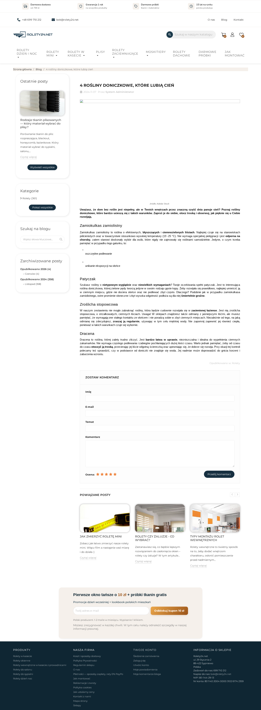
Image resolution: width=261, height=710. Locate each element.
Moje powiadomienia (145, 669)
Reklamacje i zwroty (84, 683)
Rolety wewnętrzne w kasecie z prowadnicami (39, 665)
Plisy (100, 52)
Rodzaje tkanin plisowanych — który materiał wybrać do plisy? (40, 123)
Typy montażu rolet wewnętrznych (207, 538)
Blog (224, 19)
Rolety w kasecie (76, 53)
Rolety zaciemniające (125, 51)
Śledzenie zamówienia (146, 656)
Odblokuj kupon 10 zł (169, 610)
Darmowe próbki (208, 53)
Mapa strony (80, 700)
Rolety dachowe (181, 53)
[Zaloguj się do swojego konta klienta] (232, 34)
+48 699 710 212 (31, 19)
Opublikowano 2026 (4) (35, 269)
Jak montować (234, 53)
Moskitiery (156, 52)
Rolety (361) (29, 198)
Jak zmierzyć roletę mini (101, 536)
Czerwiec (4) (32, 273)
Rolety (236, 363)
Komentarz (92, 437)
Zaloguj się (139, 660)
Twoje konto (144, 650)
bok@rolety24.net (67, 19)
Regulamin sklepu (83, 665)
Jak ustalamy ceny (84, 691)
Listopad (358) (33, 284)
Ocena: (90, 474)
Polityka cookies (82, 687)
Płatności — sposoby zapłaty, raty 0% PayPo (98, 674)
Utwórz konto (141, 665)
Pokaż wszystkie (42, 207)
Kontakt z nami (82, 696)
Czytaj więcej (28, 157)
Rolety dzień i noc (27, 51)
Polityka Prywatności (85, 660)
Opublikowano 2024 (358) (37, 279)
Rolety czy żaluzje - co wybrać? (154, 538)
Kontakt (239, 19)
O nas (211, 19)
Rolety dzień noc (22, 678)
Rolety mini (52, 53)
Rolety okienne (21, 660)
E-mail (89, 406)
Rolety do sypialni (23, 674)
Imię (88, 391)
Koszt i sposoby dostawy (87, 656)
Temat (89, 422)
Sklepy (77, 705)
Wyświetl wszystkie (42, 167)
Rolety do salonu (22, 669)
